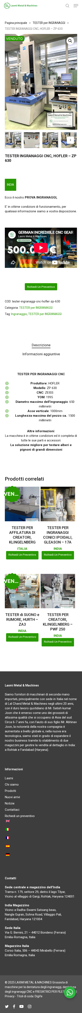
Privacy (10, 996)
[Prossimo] (70, 140)
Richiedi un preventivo (41, 286)
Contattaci (12, 810)
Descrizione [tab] (41, 345)
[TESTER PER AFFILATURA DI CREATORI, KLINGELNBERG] (22, 504)
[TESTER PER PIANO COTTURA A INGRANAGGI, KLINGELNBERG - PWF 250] (58, 591)
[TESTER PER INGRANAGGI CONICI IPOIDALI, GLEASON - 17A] (58, 504)
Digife (38, 996)
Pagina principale (16, 23)
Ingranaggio (19, 314)
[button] (76, 6)
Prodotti (10, 791)
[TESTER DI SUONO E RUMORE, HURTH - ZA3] (22, 591)
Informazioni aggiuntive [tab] (41, 354)
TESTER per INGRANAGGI (49, 23)
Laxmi (9, 778)
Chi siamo (12, 784)
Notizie (10, 803)
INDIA (10, 184)
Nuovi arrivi (12, 797)
